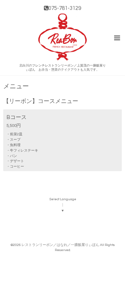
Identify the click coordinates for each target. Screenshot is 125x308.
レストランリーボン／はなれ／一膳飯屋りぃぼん (60, 245)
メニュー (16, 86)
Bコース (16, 117)
